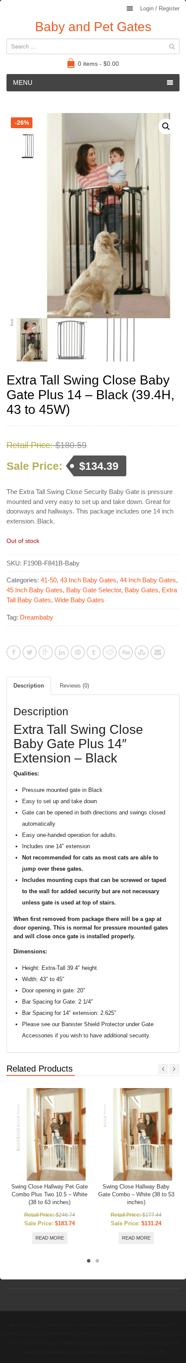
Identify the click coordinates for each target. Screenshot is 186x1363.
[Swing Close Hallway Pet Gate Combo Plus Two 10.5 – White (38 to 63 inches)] (49, 1134)
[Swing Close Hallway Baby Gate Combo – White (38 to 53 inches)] (136, 1134)
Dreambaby (36, 617)
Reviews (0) (74, 685)
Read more (49, 1237)
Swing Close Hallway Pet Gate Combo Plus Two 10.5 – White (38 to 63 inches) (49, 1194)
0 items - (98, 63)
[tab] (28, 686)
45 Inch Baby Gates (34, 590)
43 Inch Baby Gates (88, 580)
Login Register (160, 8)
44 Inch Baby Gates (148, 580)
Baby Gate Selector (93, 590)
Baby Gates (141, 590)
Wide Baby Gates (79, 600)
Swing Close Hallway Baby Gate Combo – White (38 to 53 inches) (136, 1194)
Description (28, 685)
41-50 (49, 580)
